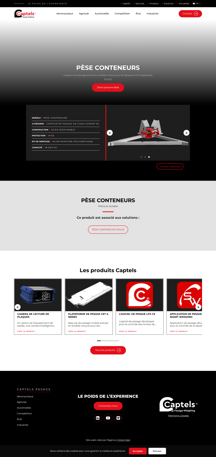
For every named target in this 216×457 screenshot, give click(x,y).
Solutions (169, 3)
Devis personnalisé (108, 87)
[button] (110, 133)
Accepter (138, 451)
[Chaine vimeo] (97, 418)
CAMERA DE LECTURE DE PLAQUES (33, 316)
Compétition (122, 13)
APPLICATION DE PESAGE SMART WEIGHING (186, 316)
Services (140, 3)
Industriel (152, 13)
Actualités (184, 3)
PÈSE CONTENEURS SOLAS (108, 229)
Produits (154, 3)
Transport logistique (170, 166)
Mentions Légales (178, 415)
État (138, 13)
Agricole (84, 13)
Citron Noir (123, 440)
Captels (126, 3)
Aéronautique (64, 13)
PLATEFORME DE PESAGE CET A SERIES (88, 316)
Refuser (157, 451)
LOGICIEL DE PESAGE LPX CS (137, 314)
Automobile (102, 13)
